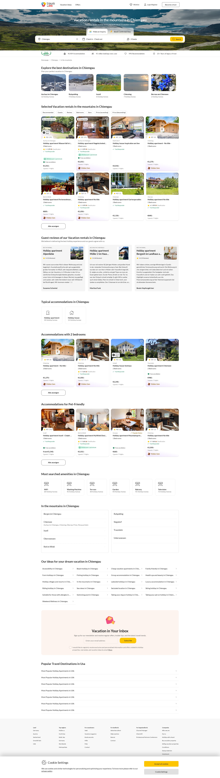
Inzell (98, 94)
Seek (86, 730)
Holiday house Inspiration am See (126, 143)
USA (34, 744)
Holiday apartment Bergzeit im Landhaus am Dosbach (149, 253)
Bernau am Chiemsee (159, 94)
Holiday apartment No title (89, 199)
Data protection (167, 751)
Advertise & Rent (116, 730)
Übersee (70, 525)
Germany (36, 730)
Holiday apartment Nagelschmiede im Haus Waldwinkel (100, 143)
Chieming (127, 94)
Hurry (164, 734)
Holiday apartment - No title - (159, 143)
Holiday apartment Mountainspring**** (128, 435)
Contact (87, 747)
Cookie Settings (161, 772)
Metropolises (63, 747)
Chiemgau (54, 60)
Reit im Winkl (47, 247)
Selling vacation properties (170, 744)
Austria (35, 734)
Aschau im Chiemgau (49, 94)
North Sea (62, 734)
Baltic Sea (62, 737)
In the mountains (66, 60)
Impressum (165, 754)
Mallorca (62, 730)
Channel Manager (141, 730)
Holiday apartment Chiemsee (159, 366)
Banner (113, 737)
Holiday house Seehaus (122, 366)
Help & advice (115, 734)
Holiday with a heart (168, 737)
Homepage (45, 60)
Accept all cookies (161, 764)
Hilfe (86, 740)
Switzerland (36, 737)
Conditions (165, 747)
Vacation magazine (90, 734)
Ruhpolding (73, 94)
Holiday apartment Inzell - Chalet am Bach (60, 435)
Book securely (89, 737)
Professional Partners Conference (146, 737)
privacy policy (46, 771)
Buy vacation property (169, 740)
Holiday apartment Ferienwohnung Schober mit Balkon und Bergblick (71, 199)
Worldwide (62, 744)
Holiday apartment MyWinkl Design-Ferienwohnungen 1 (101, 435)
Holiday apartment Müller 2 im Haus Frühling (99, 253)
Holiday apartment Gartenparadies (127, 199)
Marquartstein (83, 525)
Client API (139, 734)
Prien (75, 525)
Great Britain (37, 740)
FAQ (86, 744)
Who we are (165, 730)
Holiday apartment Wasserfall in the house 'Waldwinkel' (66, 143)
